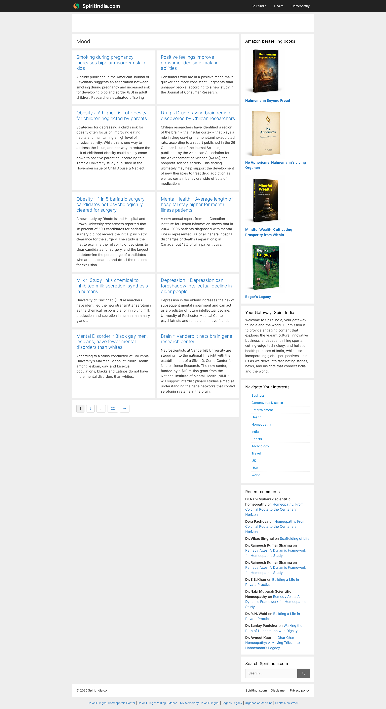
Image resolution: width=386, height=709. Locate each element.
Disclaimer (278, 690)
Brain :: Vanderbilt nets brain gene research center (196, 339)
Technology (260, 446)
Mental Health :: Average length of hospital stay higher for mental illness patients (197, 204)
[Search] (303, 673)
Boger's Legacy (232, 703)
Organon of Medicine (258, 703)
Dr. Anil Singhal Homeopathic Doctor (111, 703)
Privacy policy (300, 690)
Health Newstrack (287, 703)
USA (255, 468)
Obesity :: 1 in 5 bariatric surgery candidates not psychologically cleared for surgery (110, 204)
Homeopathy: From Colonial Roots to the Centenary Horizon (274, 509)
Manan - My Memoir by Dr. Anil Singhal (193, 703)
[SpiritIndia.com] (76, 6)
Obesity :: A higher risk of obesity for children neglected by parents (111, 115)
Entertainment (262, 410)
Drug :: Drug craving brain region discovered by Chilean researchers (198, 115)
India (255, 432)
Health (278, 6)
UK (254, 461)
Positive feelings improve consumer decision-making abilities (190, 62)
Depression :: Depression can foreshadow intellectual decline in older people (196, 285)
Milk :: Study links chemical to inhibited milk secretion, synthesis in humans (112, 285)
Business (258, 395)
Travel (256, 453)
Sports (257, 439)
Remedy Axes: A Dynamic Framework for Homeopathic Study (275, 602)
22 (114, 408)
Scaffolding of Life (294, 539)
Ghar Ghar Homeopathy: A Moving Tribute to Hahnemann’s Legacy (272, 643)
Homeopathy (301, 6)
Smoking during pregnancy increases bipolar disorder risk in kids (110, 62)
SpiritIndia (259, 6)
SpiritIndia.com (101, 6)
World (256, 475)
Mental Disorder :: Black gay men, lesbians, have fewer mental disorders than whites (112, 341)
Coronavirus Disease (267, 403)
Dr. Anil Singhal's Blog (152, 703)
